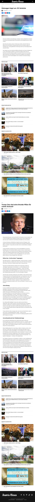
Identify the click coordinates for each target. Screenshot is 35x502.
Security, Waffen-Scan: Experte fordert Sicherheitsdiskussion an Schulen (17, 407)
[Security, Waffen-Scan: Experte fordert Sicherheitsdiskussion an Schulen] (3, 118)
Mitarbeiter (6, 10)
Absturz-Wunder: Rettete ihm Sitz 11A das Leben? (9, 99)
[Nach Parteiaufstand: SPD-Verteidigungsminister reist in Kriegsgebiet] (9, 68)
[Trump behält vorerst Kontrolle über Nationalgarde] (25, 81)
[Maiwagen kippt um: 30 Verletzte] (17, 25)
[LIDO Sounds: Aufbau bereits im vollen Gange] (17, 142)
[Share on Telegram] (9, 13)
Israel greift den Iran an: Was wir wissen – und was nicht (25, 99)
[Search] (32, 1)
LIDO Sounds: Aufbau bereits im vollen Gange (12, 152)
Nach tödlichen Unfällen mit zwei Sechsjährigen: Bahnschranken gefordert (17, 464)
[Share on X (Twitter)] (4, 13)
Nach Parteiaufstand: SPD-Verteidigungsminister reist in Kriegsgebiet (7, 74)
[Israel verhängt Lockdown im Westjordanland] (9, 81)
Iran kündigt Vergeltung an (23, 73)
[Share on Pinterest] (6, 13)
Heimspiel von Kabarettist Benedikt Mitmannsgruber (14, 126)
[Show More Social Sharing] (11, 13)
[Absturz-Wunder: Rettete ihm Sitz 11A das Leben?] (9, 93)
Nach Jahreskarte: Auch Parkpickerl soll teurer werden (13, 195)
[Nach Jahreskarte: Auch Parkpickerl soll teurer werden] (17, 186)
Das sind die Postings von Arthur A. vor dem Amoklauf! (14, 121)
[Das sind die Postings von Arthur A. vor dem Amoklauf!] (3, 122)
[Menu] (2, 1)
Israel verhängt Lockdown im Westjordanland (7, 87)
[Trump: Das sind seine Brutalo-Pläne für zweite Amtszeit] (17, 223)
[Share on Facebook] (2, 13)
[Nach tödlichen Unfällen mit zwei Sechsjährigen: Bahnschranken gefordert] (17, 164)
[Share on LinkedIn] (7, 13)
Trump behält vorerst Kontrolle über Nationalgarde (24, 87)
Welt (2, 6)
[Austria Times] (17, 1)
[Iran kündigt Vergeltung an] (25, 68)
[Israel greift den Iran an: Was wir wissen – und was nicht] (25, 93)
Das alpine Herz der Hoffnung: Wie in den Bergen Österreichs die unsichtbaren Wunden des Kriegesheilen (18, 113)
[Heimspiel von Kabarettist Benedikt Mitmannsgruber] (3, 127)
